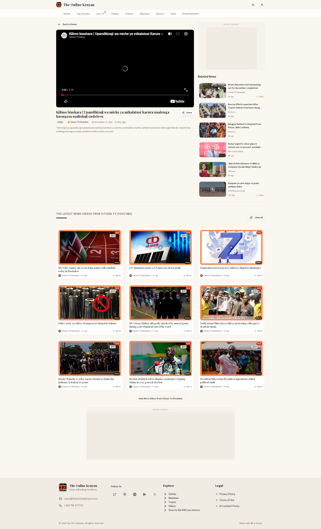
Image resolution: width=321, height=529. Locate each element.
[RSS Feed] (154, 494)
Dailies (172, 494)
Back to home (70, 24)
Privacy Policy (227, 494)
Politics (130, 13)
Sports (160, 13)
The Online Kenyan (79, 4)
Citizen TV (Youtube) (71, 275)
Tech (173, 13)
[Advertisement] (231, 48)
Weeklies (174, 498)
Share (189, 112)
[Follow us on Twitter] (114, 494)
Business (145, 13)
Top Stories (83, 13)
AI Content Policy (229, 506)
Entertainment (191, 13)
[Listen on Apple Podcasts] (124, 494)
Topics (172, 502)
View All (259, 217)
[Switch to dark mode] (253, 4)
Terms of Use (226, 500)
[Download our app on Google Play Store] (144, 494)
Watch (118, 275)
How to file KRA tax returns (184, 510)
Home (67, 13)
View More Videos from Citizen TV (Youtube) (160, 398)
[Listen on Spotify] (134, 494)
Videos (115, 13)
